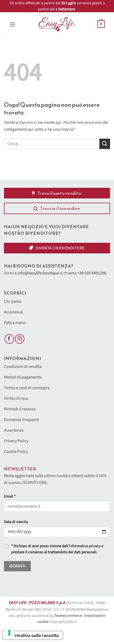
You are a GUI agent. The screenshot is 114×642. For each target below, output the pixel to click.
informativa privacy (85, 546)
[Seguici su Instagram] (19, 339)
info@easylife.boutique (38, 273)
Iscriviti (17, 566)
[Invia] (104, 144)
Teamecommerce (68, 615)
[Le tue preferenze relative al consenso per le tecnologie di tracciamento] (9, 633)
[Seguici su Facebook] (9, 339)
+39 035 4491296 (91, 273)
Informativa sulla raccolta (33, 635)
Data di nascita (16, 522)
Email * (10, 496)
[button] (12, 24)
